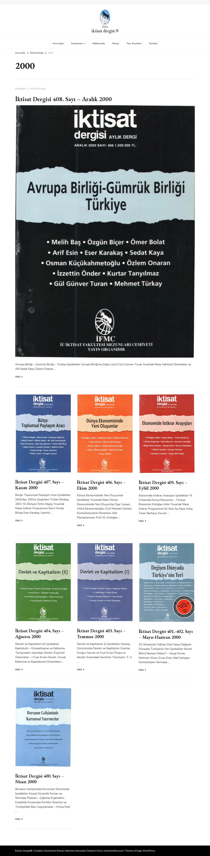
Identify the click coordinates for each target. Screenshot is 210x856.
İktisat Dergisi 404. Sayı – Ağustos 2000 (39, 633)
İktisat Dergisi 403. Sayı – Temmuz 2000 (101, 633)
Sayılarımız (77, 43)
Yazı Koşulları (134, 43)
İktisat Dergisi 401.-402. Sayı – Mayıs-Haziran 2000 (166, 634)
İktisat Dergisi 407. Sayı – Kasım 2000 (39, 485)
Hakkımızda (99, 43)
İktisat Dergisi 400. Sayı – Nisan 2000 (39, 779)
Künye (115, 43)
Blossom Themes (123, 850)
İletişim (153, 43)
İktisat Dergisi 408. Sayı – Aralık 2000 (63, 99)
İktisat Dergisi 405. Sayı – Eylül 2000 (163, 485)
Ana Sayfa (58, 43)
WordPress (149, 850)
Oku (17, 376)
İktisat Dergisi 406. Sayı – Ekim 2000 (101, 485)
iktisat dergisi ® (105, 31)
